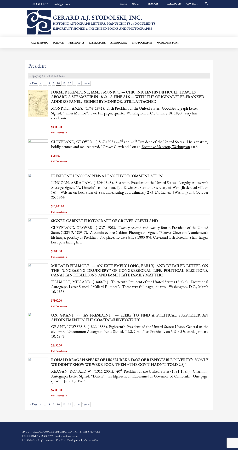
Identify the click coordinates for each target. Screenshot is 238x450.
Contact (192, 3)
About (136, 3)
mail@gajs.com (70, 435)
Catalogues (174, 3)
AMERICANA (118, 42)
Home (123, 3)
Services (153, 3)
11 (63, 83)
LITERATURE (97, 42)
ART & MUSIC (39, 42)
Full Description (59, 132)
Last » (86, 83)
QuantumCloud (92, 440)
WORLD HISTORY (168, 42)
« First (33, 83)
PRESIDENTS (76, 42)
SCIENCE (58, 42)
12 (69, 83)
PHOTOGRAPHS (142, 42)
